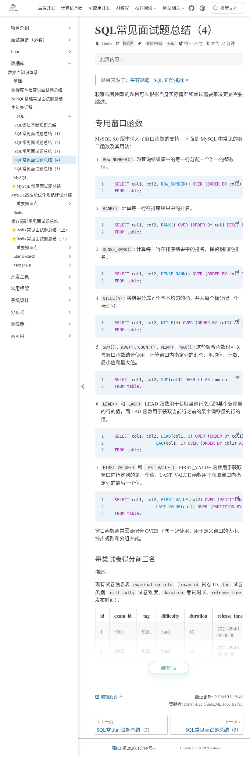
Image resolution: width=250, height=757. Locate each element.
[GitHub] (191, 8)
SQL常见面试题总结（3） (38, 151)
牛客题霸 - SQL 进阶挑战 (157, 80)
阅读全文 (169, 668)
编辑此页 (109, 697)
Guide (107, 43)
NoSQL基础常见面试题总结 (37, 98)
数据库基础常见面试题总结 (36, 90)
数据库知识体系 (23, 72)
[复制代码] (234, 184)
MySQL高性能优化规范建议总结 (41, 195)
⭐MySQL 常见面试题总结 (36, 186)
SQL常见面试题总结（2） (38, 142)
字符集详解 (22, 107)
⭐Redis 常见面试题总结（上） (40, 230)
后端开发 (46, 8)
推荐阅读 (143, 9)
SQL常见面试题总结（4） (38, 160)
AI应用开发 (99, 8)
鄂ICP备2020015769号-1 (134, 748)
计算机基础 (71, 8)
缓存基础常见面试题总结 (34, 221)
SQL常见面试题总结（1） (38, 133)
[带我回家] (15, 7)
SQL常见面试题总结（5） (38, 168)
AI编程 (122, 8)
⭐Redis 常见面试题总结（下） (40, 238)
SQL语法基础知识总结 (35, 125)
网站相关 (170, 9)
